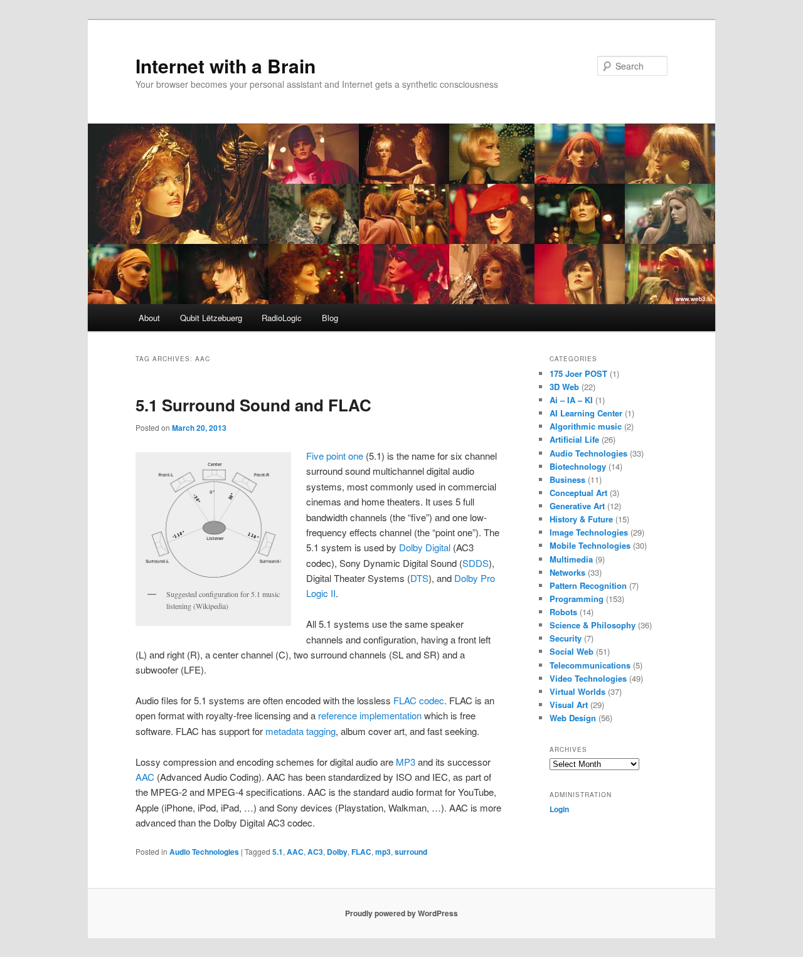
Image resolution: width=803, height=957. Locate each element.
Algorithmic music (586, 426)
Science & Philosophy (592, 625)
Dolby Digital (424, 547)
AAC (145, 776)
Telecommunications (590, 665)
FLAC (361, 851)
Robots (563, 612)
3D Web (564, 387)
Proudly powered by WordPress (401, 913)
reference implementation (370, 715)
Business (567, 479)
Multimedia (571, 559)
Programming (577, 599)
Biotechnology (578, 466)
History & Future (581, 519)
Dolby (337, 851)
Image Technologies (589, 532)
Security (566, 638)
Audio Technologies (204, 851)
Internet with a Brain (226, 65)
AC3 (315, 851)
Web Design (573, 718)
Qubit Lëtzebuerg (211, 318)
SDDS (475, 562)
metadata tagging (300, 731)
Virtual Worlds (577, 691)
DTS (419, 577)
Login (559, 809)
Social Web (571, 651)
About (149, 318)
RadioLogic (282, 318)
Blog (330, 318)
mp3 (383, 851)
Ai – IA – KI (571, 400)
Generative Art (577, 506)
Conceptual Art (578, 493)
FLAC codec (418, 700)
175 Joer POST (578, 373)
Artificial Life (574, 439)
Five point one (334, 455)
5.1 (277, 851)
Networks (567, 572)
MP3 (405, 761)
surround (411, 851)
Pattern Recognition (588, 585)
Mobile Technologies (590, 545)
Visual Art (569, 705)
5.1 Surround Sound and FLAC (253, 404)
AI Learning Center (586, 413)
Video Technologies (588, 678)
